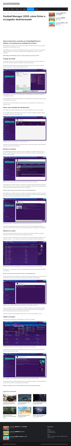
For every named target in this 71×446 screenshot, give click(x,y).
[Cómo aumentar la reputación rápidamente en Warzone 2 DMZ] (9, 398)
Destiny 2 (17, 9)
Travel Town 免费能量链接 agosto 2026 (17, 431)
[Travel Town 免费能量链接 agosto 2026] (52, 19)
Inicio (5, 9)
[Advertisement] (46, 3)
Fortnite (36, 9)
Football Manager (31, 9)
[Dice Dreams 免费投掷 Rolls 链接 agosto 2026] (52, 24)
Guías (8, 9)
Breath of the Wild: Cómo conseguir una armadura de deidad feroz (9, 416)
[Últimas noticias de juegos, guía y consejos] (11, 3)
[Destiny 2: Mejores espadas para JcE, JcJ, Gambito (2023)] (39, 410)
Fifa (21, 9)
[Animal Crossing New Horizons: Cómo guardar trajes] (24, 410)
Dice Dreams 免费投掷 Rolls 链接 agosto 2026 (18, 436)
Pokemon (12, 9)
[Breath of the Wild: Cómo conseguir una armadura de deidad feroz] (9, 410)
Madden (24, 9)
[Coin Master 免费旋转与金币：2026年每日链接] (52, 14)
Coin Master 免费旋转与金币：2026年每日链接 (18, 426)
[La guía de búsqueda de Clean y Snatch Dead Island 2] (24, 398)
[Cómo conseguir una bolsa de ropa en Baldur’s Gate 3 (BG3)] (39, 398)
